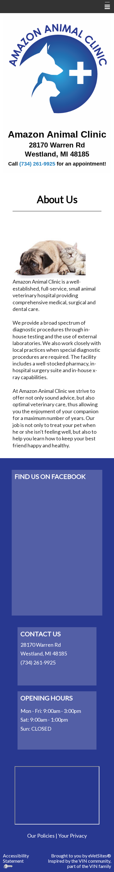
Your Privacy (72, 835)
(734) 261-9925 (37, 164)
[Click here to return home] (57, 67)
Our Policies (41, 835)
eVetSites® (99, 855)
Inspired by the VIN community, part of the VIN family (79, 863)
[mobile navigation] (105, 7)
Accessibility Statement (16, 858)
